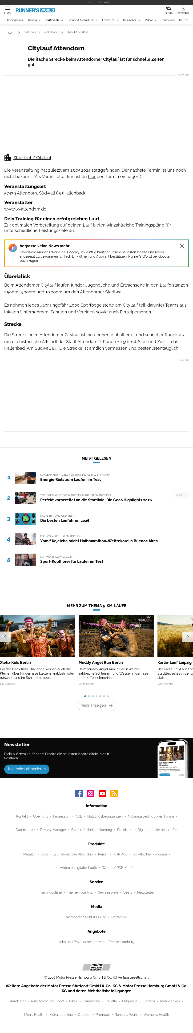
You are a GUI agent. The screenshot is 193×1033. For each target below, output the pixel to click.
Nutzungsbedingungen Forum (151, 816)
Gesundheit (130, 20)
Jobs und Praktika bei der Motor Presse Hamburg (96, 942)
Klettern (149, 1001)
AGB (79, 816)
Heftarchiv (119, 917)
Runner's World (126, 1015)
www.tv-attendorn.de (25, 209)
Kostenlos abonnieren (27, 769)
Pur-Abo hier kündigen (150, 854)
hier (92, 176)
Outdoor (84, 1015)
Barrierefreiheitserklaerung (91, 830)
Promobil (103, 1015)
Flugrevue (129, 1001)
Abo (44, 854)
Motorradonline (61, 1015)
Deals (127, 892)
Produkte (104, 2)
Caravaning (91, 1001)
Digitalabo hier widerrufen (157, 830)
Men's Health (34, 1015)
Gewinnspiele (108, 892)
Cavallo (111, 1001)
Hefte (91, 2)
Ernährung (108, 20)
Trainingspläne (15, 20)
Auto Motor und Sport (47, 1001)
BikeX (73, 1001)
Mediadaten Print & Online (86, 917)
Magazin (29, 854)
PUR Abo (120, 854)
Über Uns (40, 816)
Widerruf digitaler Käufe (78, 868)
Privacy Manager (53, 830)
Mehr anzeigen (93, 705)
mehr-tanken (170, 1001)
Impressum (61, 816)
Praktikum (125, 830)
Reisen (103, 854)
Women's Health (156, 1015)
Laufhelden (168, 20)
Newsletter (145, 892)
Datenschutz (25, 830)
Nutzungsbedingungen (105, 816)
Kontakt (22, 816)
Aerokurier (18, 1001)
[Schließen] (182, 246)
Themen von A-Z (79, 892)
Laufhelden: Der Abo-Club (73, 854)
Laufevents (52, 20)
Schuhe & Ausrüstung (81, 20)
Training (32, 20)
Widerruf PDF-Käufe (117, 868)
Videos (149, 20)
